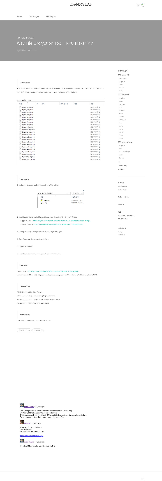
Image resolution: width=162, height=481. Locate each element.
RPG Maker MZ (123, 75)
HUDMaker (121, 215)
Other (121, 138)
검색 (137, 5)
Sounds (121, 88)
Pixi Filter (122, 104)
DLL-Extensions (124, 152)
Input (120, 107)
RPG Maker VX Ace (125, 142)
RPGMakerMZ (122, 218)
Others (121, 158)
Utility (121, 126)
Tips (119, 161)
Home (19, 16)
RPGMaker (130, 215)
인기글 (127, 197)
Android (121, 132)
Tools (121, 91)
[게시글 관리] (28, 330)
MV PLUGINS (122, 190)
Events (121, 116)
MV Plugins (34, 16)
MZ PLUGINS (122, 186)
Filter (121, 84)
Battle (121, 101)
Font (120, 123)
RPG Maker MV (123, 94)
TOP (143, 479)
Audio (121, 129)
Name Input (123, 78)
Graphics (122, 81)
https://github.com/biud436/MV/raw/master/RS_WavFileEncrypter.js (53, 271)
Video (121, 113)
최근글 (120, 197)
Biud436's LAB (81, 4)
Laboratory (122, 165)
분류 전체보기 (122, 71)
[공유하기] (25, 330)
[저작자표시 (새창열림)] (43, 330)
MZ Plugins (51, 16)
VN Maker (121, 169)
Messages (122, 120)
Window (121, 110)
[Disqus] (61, 371)
